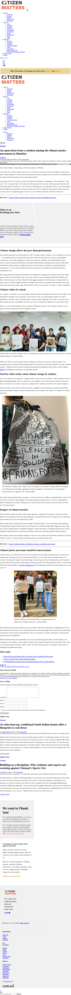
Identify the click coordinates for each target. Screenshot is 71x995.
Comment (3, 697)
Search (19, 994)
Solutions (9, 44)
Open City (6, 958)
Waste (8, 36)
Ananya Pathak (6, 159)
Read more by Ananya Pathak (8, 678)
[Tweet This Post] (2, 158)
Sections (5, 39)
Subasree (4, 772)
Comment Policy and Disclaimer (6, 972)
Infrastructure (10, 35)
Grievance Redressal (6, 977)
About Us (5, 935)
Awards (5, 938)
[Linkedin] (4, 64)
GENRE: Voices (24, 666)
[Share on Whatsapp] (4, 158)
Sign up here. (24, 923)
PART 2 (58, 71)
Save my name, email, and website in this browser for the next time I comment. (23, 710)
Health (9, 33)
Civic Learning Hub (6, 955)
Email (2, 703)
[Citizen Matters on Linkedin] (8, 913)
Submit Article (7, 53)
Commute (9, 25)
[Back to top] (0, 990)
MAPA (2, 369)
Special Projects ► (12, 50)
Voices (9, 47)
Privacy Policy (7, 964)
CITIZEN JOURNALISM (12, 666)
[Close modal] (1, 992)
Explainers (10, 42)
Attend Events (5, 952)
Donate (5, 55)
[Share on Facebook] (5, 158)
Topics (5, 22)
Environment (10, 30)
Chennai (9, 16)
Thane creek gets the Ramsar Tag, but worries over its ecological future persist (28, 656)
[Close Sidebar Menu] (27, 10)
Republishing (6, 969)
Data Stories (10, 49)
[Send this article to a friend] (1, 158)
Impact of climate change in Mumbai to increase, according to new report (32, 544)
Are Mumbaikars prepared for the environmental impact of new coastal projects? (28, 661)
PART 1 (48, 71)
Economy (9, 27)
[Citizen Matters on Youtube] (9, 913)
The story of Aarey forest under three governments (19, 659)
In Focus (9, 41)
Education (9, 28)
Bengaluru (10, 14)
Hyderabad (10, 21)
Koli (34, 280)
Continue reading (4, 753)
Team (4, 936)
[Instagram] (4, 61)
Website (2, 707)
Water (8, 38)
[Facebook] (3, 62)
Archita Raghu (6, 732)
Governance (10, 31)
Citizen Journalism (12, 45)
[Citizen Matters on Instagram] (5, 913)
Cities (5, 13)
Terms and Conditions (6, 967)
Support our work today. (15, 833)
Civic (8, 24)
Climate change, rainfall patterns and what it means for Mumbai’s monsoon (32, 197)
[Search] (1, 143)
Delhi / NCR (10, 19)
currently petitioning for (26, 565)
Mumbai (9, 17)
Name (2, 700)
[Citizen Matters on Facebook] (6, 913)
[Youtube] (4, 65)
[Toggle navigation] (4, 143)
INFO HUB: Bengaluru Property (16, 52)
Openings (5, 940)
